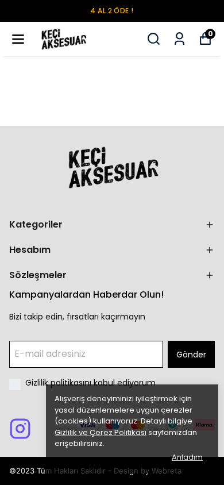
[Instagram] (20, 429)
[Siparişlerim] (179, 39)
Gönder (191, 354)
